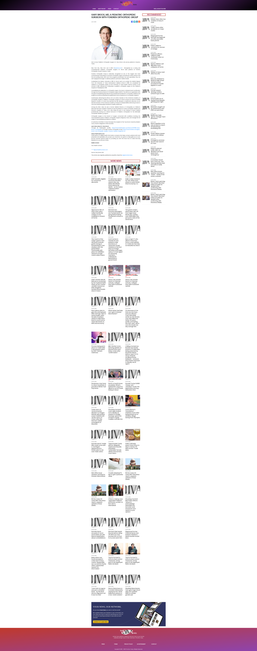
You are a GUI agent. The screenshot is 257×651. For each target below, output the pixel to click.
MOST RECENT (102, 8)
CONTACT (116, 8)
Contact (154, 644)
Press (103, 644)
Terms (116, 644)
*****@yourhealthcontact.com (99, 150)
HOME (94, 8)
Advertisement (141, 644)
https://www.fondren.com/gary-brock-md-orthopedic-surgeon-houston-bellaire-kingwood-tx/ (115, 130)
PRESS (109, 8)
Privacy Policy (128, 644)
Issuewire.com (118, 68)
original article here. (127, 155)
